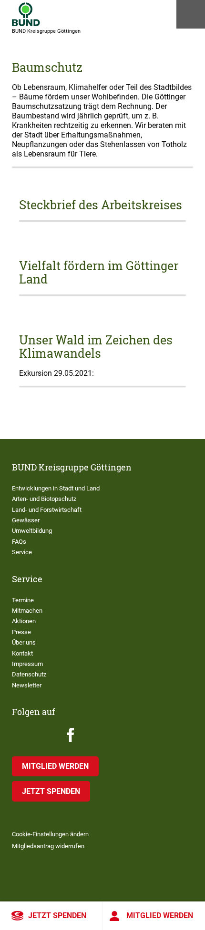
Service (22, 552)
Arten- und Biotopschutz (44, 498)
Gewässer (26, 520)
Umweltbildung (32, 530)
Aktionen (24, 621)
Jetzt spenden (57, 915)
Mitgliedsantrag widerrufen (48, 846)
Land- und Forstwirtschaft (47, 509)
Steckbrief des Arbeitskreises (100, 205)
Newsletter (26, 685)
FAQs (19, 541)
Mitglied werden (159, 915)
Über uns (24, 642)
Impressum (27, 663)
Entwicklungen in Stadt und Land (56, 488)
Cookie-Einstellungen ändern (50, 834)
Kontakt (22, 653)
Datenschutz (29, 674)
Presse (21, 632)
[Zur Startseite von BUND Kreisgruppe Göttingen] (26, 14)
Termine (23, 600)
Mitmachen (27, 610)
